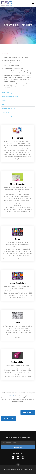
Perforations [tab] (5, 112)
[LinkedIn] (18, 457)
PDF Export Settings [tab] (7, 93)
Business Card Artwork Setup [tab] (10, 96)
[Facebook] (12, 457)
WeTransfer (12, 396)
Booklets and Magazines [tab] (8, 116)
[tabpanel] (18, 73)
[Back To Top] (18, 465)
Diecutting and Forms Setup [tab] (9, 108)
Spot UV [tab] (4, 104)
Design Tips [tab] (5, 53)
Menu (32, 3)
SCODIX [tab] (4, 100)
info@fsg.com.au (16, 394)
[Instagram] (23, 457)
